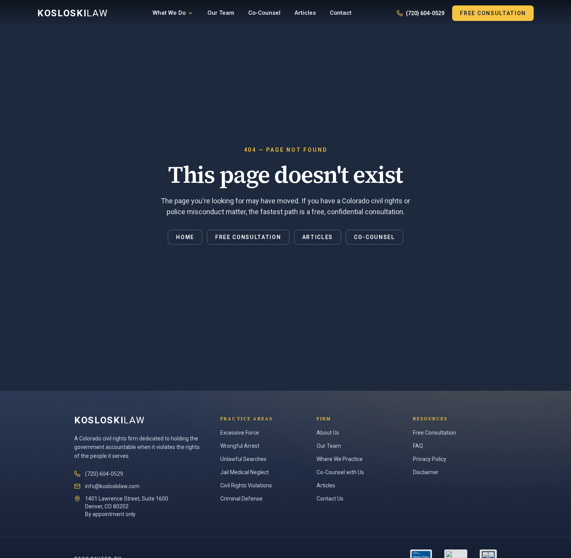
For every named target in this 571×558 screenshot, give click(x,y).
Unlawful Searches (243, 459)
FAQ (418, 446)
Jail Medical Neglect (244, 472)
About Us (328, 433)
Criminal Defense (241, 499)
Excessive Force (239, 433)
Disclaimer (426, 472)
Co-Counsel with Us (340, 472)
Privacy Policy (429, 459)
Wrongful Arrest (239, 446)
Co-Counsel (264, 12)
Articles (305, 12)
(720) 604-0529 (425, 13)
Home (185, 237)
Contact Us (330, 499)
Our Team (220, 12)
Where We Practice (340, 459)
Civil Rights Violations (246, 485)
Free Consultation (493, 13)
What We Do (169, 12)
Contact (341, 12)
